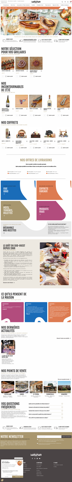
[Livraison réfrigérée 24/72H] (21, 40)
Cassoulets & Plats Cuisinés (23, 5)
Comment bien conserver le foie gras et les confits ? (39, 410)
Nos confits (39, 466)
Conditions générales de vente (25, 468)
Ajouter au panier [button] (10, 76)
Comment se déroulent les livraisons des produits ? (39, 407)
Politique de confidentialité (24, 470)
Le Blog (55, 466)
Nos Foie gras (39, 464)
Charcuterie (48, 5)
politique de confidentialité (51, 441)
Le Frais (38, 470)
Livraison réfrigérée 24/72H (29, 39)
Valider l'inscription (66, 436)
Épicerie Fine (56, 5)
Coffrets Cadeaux (65, 5)
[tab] (46, 404)
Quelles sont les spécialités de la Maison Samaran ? (39, 403)
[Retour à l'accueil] (36, 2)
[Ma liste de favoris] (65, 1)
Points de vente (4, 2)
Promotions (6, 5)
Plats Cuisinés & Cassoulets (42, 468)
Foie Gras (13, 5)
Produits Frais (40, 5)
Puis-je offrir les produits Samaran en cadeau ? (38, 417)
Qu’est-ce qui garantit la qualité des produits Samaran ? (40, 414)
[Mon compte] (67, 1)
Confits (33, 5)
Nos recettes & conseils (12, 1)
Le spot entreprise (20, 1)
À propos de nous (4, 1)
